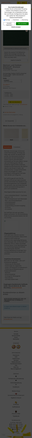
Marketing (25, 20)
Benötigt (7, 20)
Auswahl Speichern (9, 23)
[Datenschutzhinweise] (16, 17)
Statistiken (16, 20)
